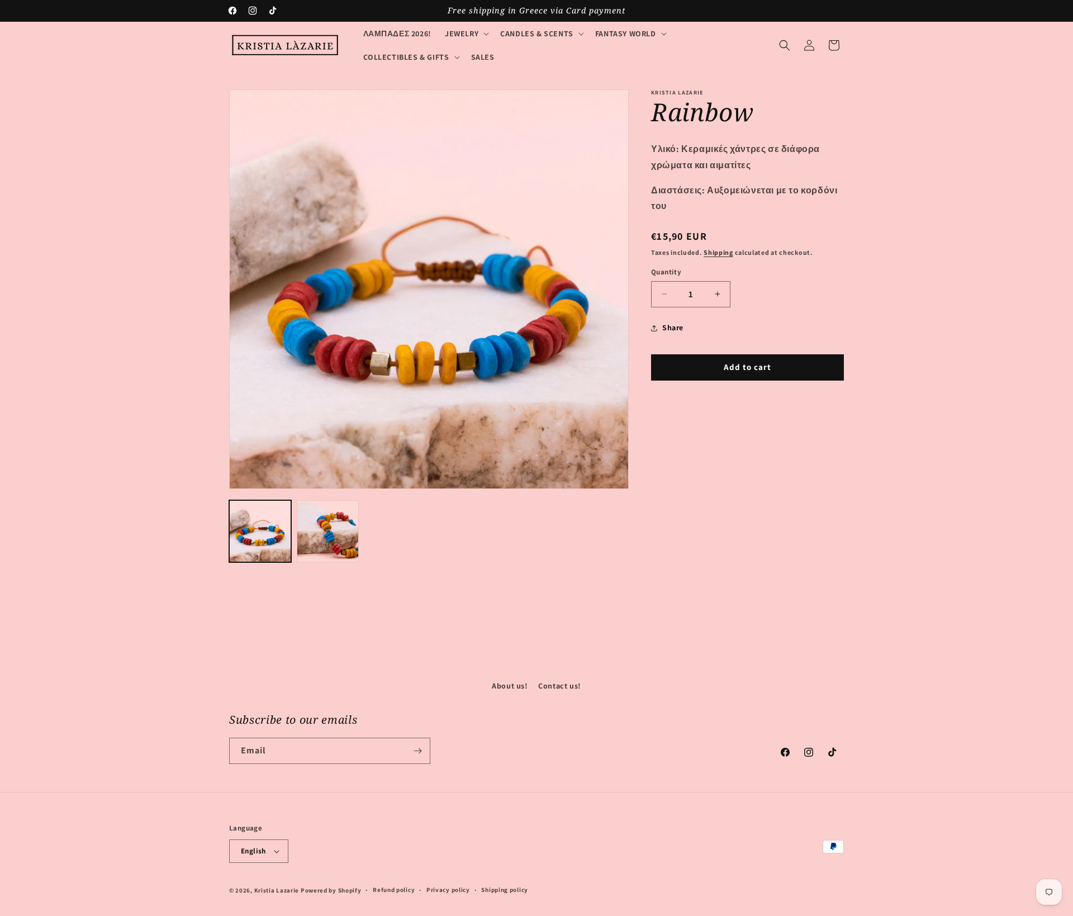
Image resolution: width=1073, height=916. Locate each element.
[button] (465, 33)
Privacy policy (448, 890)
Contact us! (559, 686)
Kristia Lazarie (277, 890)
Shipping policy (504, 890)
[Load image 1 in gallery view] (260, 531)
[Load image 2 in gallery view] (328, 531)
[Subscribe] (417, 751)
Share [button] (672, 327)
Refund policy (394, 890)
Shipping (718, 252)
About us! (510, 686)
